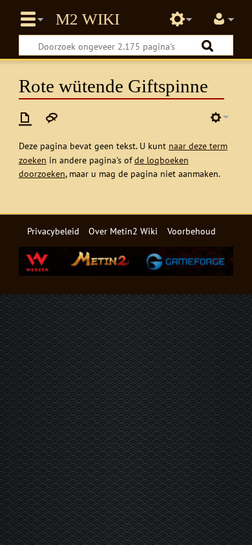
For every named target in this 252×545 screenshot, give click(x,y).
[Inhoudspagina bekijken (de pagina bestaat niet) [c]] (25, 117)
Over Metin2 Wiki (123, 231)
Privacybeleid (53, 231)
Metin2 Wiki (88, 19)
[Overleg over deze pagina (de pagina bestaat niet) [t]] (51, 117)
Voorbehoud (191, 231)
